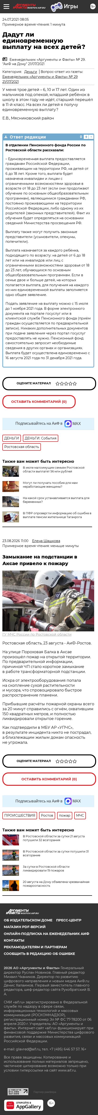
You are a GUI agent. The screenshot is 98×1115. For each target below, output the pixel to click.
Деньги (30, 72)
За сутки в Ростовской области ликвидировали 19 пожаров (46, 868)
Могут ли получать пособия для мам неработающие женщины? (50, 484)
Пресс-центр (68, 920)
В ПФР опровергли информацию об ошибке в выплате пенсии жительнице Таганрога (57, 515)
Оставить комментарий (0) (39, 402)
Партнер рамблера (45, 1092)
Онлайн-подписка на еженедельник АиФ (46, 934)
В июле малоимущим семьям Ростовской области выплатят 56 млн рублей (53, 469)
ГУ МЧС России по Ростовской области (37, 634)
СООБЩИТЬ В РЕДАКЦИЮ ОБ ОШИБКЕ (39, 954)
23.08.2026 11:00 (15, 541)
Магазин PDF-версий (25, 927)
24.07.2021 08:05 (15, 19)
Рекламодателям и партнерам (35, 947)
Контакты (14, 940)
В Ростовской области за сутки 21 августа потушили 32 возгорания (54, 838)
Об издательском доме (28, 920)
